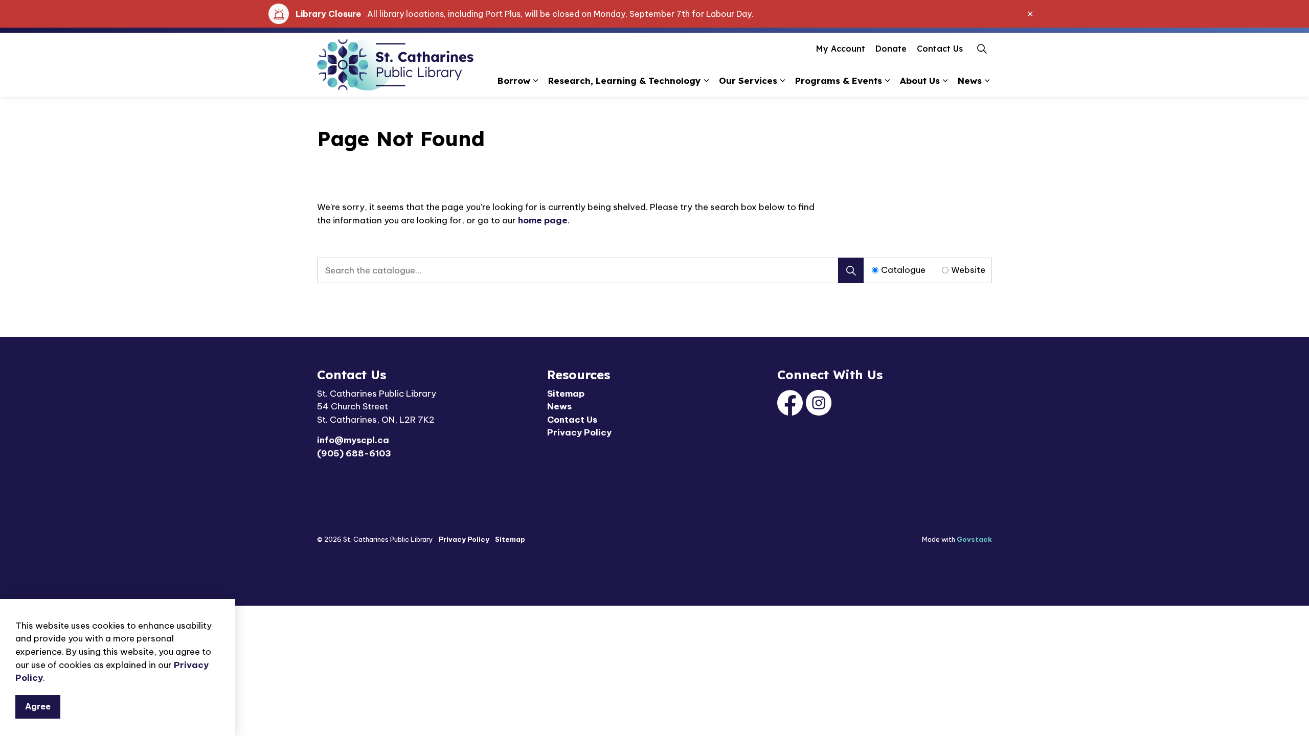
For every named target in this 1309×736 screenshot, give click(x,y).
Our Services (748, 80)
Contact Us (940, 48)
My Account (840, 48)
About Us (920, 80)
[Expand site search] (982, 49)
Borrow (514, 80)
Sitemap (565, 393)
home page (543, 220)
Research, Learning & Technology (624, 80)
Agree (38, 706)
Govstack (974, 539)
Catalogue (903, 269)
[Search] (851, 270)
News (970, 80)
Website (968, 269)
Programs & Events (838, 80)
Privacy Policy (579, 432)
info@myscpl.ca (353, 440)
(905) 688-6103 (354, 453)
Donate (891, 48)
